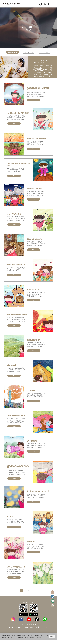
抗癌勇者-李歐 (44, 52)
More (33, 100)
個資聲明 (38, 627)
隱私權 (31, 627)
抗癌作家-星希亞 (28, 52)
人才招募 (45, 627)
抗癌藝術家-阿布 (12, 52)
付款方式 (25, 627)
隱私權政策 (40, 637)
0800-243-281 (32, 624)
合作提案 (11, 627)
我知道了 (52, 636)
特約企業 (18, 627)
